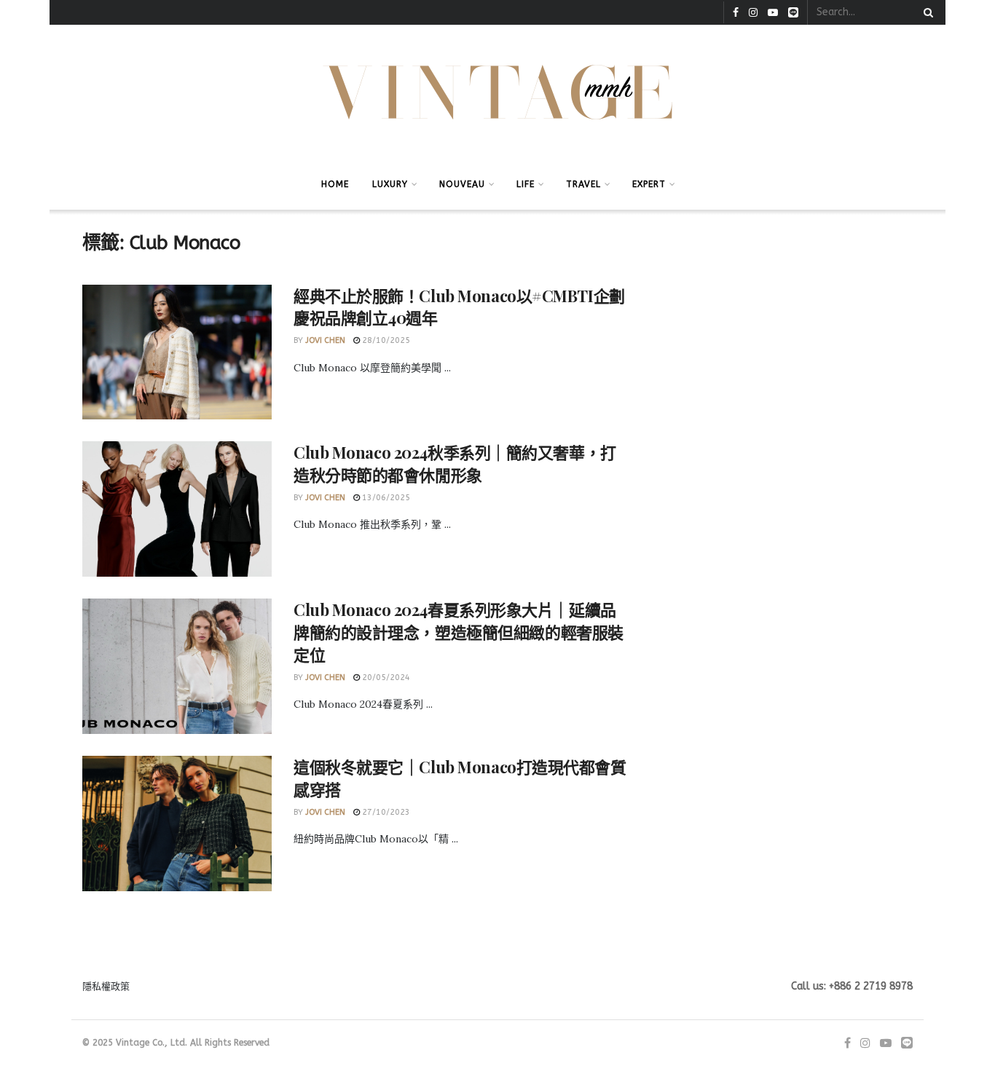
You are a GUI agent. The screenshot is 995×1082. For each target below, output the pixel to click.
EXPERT (649, 184)
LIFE (525, 184)
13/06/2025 (385, 497)
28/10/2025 (385, 340)
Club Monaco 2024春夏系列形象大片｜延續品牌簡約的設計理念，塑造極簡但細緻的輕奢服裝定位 (459, 632)
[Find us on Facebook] (736, 12)
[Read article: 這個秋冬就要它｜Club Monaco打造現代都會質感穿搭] (177, 823)
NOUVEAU (462, 184)
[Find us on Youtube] (773, 12)
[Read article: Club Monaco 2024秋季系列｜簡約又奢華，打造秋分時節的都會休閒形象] (177, 509)
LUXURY (390, 184)
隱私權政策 (106, 986)
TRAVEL (583, 184)
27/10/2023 (385, 812)
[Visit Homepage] (498, 92)
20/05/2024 (385, 677)
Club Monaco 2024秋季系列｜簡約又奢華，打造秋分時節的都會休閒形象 (455, 463)
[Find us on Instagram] (753, 12)
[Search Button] (925, 12)
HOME (335, 184)
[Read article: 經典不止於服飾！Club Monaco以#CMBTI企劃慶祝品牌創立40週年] (177, 352)
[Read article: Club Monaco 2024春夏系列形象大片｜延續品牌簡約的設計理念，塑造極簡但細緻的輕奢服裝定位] (177, 666)
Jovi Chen (325, 340)
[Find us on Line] (793, 12)
